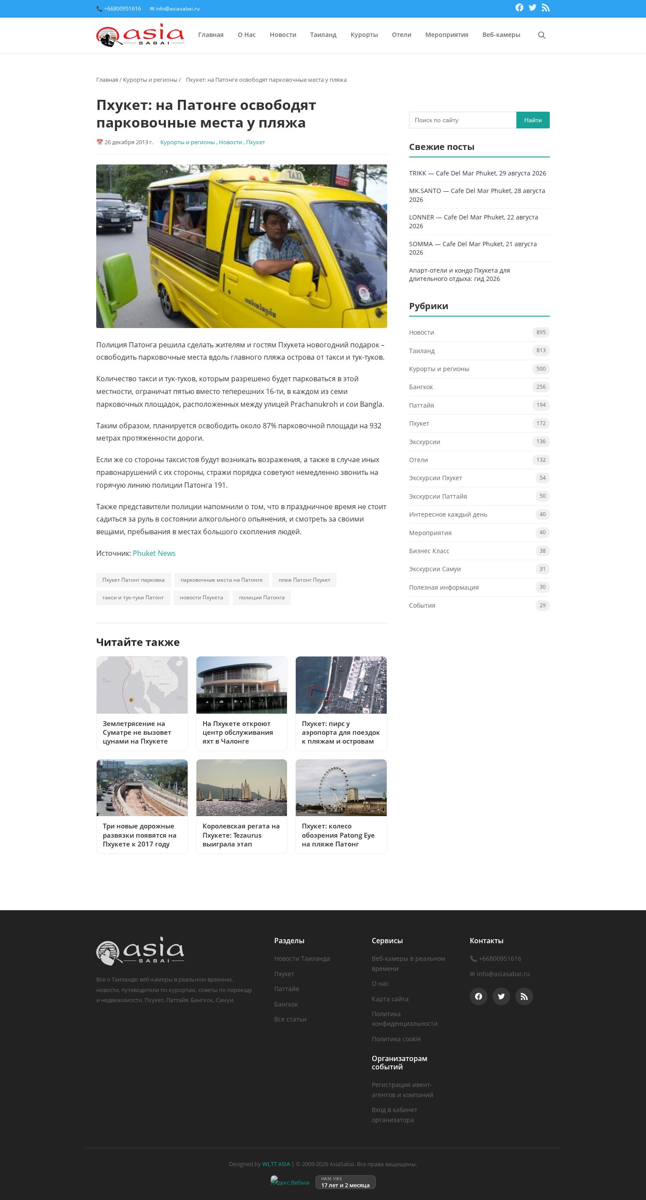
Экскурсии (424, 442)
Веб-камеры (501, 34)
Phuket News (154, 553)
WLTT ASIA (276, 1164)
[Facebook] (519, 9)
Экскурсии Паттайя (438, 496)
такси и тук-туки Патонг (133, 597)
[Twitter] (533, 9)
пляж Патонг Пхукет (304, 580)
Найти (533, 120)
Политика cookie (396, 1039)
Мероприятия (446, 34)
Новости (283, 34)
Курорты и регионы (150, 80)
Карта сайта (390, 999)
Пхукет (255, 142)
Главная (211, 34)
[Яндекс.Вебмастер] (290, 1182)
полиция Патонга (262, 597)
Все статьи (290, 1019)
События (422, 606)
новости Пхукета (201, 597)
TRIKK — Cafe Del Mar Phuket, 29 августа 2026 (477, 173)
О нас (380, 983)
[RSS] (546, 9)
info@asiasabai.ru (503, 974)
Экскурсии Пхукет (435, 478)
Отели (401, 34)
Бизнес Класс (429, 551)
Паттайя (421, 405)
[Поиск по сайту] (542, 35)
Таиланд (323, 34)
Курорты (364, 34)
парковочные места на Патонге (222, 580)
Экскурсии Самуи (435, 569)
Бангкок (421, 387)
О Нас (247, 34)
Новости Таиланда (302, 958)
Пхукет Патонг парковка (133, 580)
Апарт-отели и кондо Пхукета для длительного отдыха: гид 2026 (459, 275)
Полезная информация (444, 588)
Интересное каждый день (448, 515)
